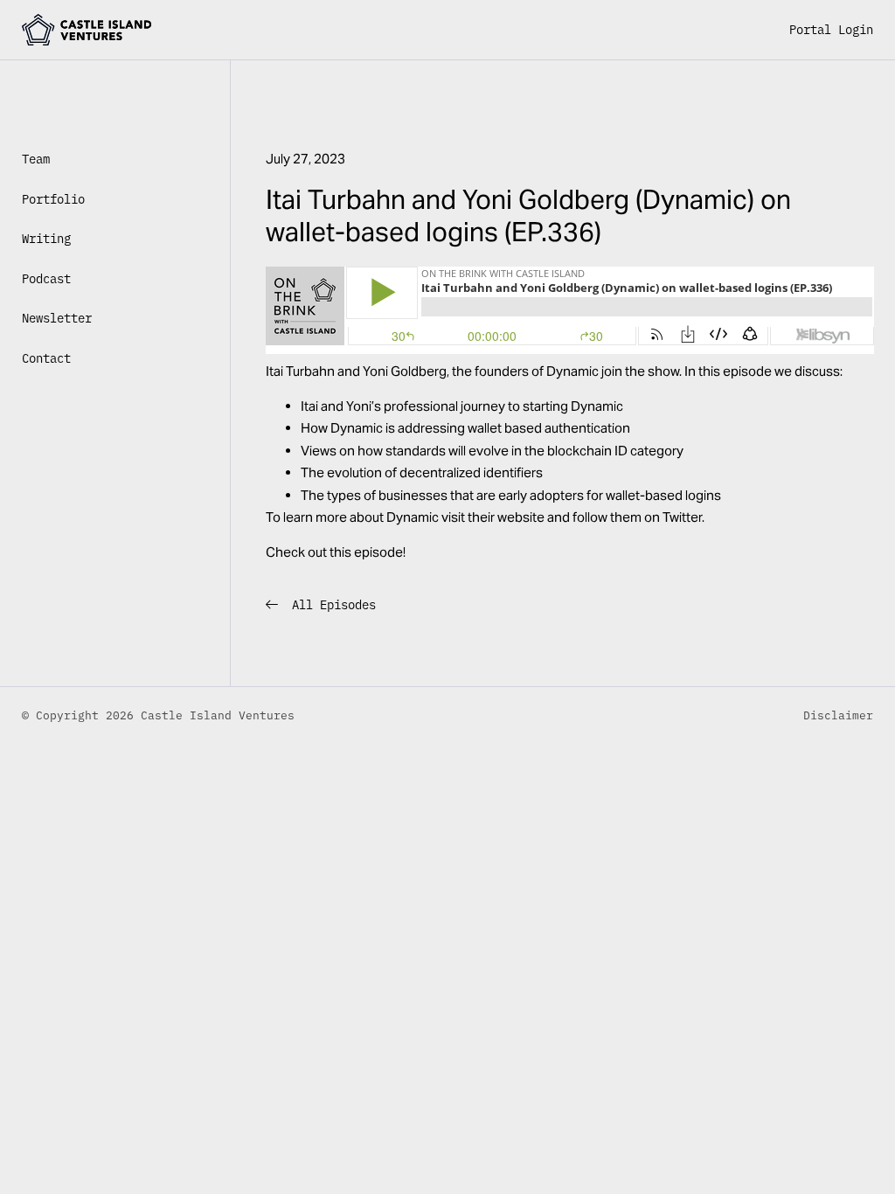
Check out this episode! (336, 552)
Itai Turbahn (300, 371)
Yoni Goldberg (405, 371)
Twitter (682, 517)
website (521, 517)
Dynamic (572, 371)
